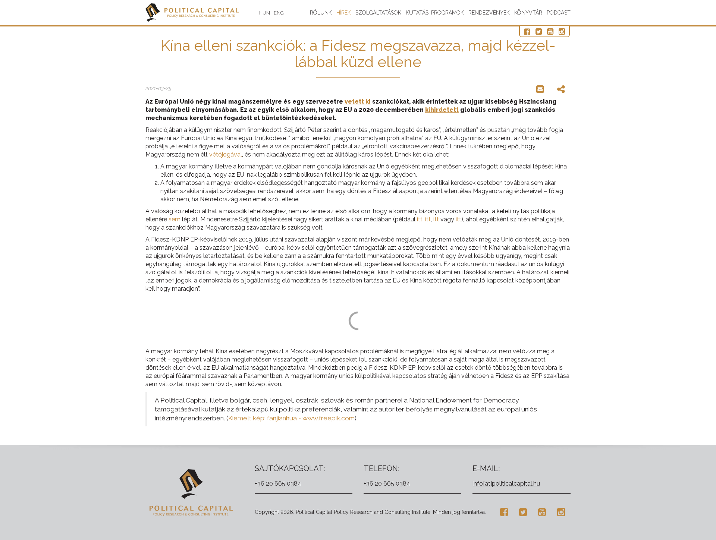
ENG (279, 13)
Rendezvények (489, 13)
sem (174, 219)
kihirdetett (442, 109)
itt (420, 219)
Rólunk (321, 13)
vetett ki (358, 101)
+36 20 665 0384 (278, 483)
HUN (264, 13)
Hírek (343, 13)
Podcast (559, 13)
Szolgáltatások (378, 13)
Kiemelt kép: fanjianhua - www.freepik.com (291, 418)
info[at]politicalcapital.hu (506, 483)
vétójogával (225, 154)
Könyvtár (528, 13)
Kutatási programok (435, 13)
